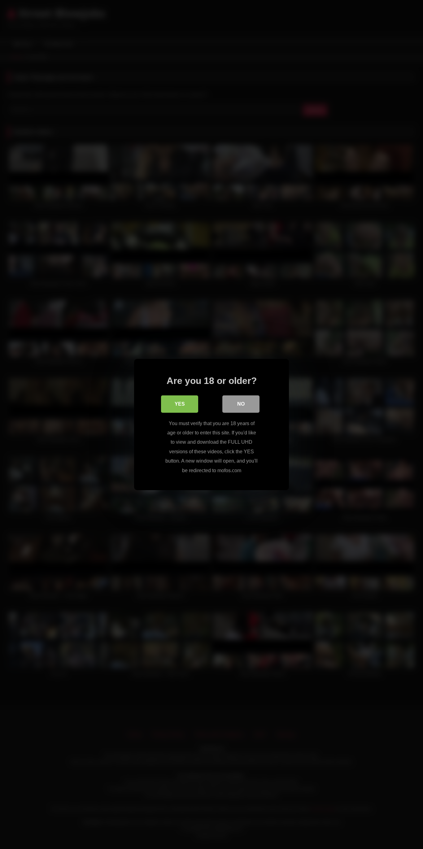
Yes (180, 404)
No (241, 404)
